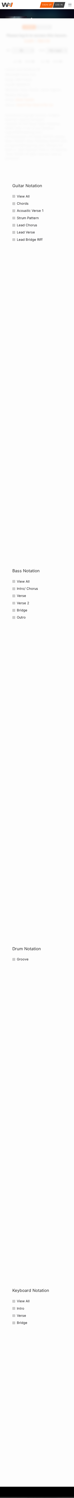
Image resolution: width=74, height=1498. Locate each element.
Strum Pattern (28, 218)
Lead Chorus (27, 225)
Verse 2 (23, 603)
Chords (23, 203)
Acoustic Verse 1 (30, 211)
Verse (21, 596)
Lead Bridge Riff (30, 240)
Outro (21, 617)
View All (23, 196)
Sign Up (46, 4)
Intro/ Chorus (27, 589)
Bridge (22, 610)
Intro (20, 1308)
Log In (59, 4)
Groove (23, 959)
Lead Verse (26, 232)
